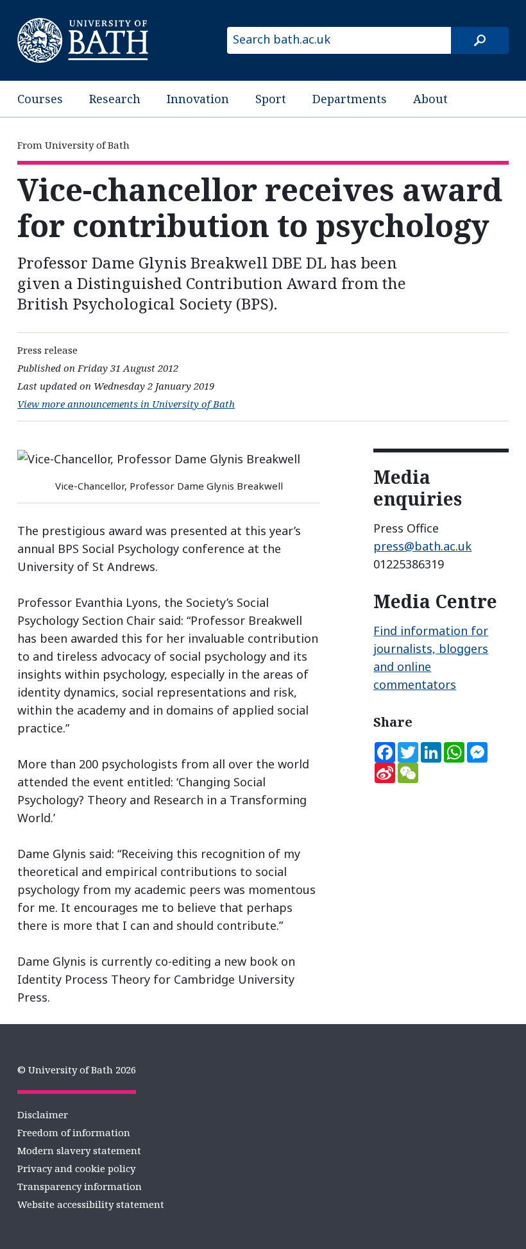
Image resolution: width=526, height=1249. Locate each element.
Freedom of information (73, 1132)
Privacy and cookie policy (76, 1168)
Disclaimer (42, 1114)
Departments (349, 98)
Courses (40, 98)
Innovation (198, 98)
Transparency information (79, 1186)
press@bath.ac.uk (422, 546)
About (430, 98)
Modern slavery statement (79, 1150)
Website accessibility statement (90, 1204)
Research (114, 98)
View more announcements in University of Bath (126, 403)
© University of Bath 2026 (76, 1069)
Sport (270, 98)
